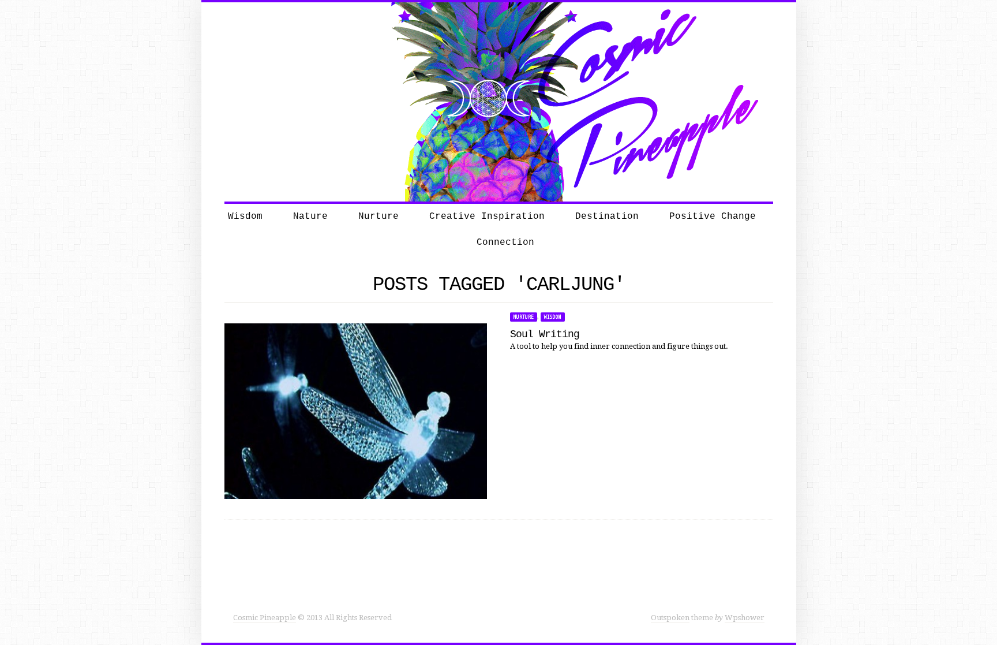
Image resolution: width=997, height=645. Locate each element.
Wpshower (744, 617)
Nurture (524, 317)
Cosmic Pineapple (264, 617)
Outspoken (670, 617)
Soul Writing (544, 334)
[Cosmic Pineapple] (498, 101)
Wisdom (552, 317)
